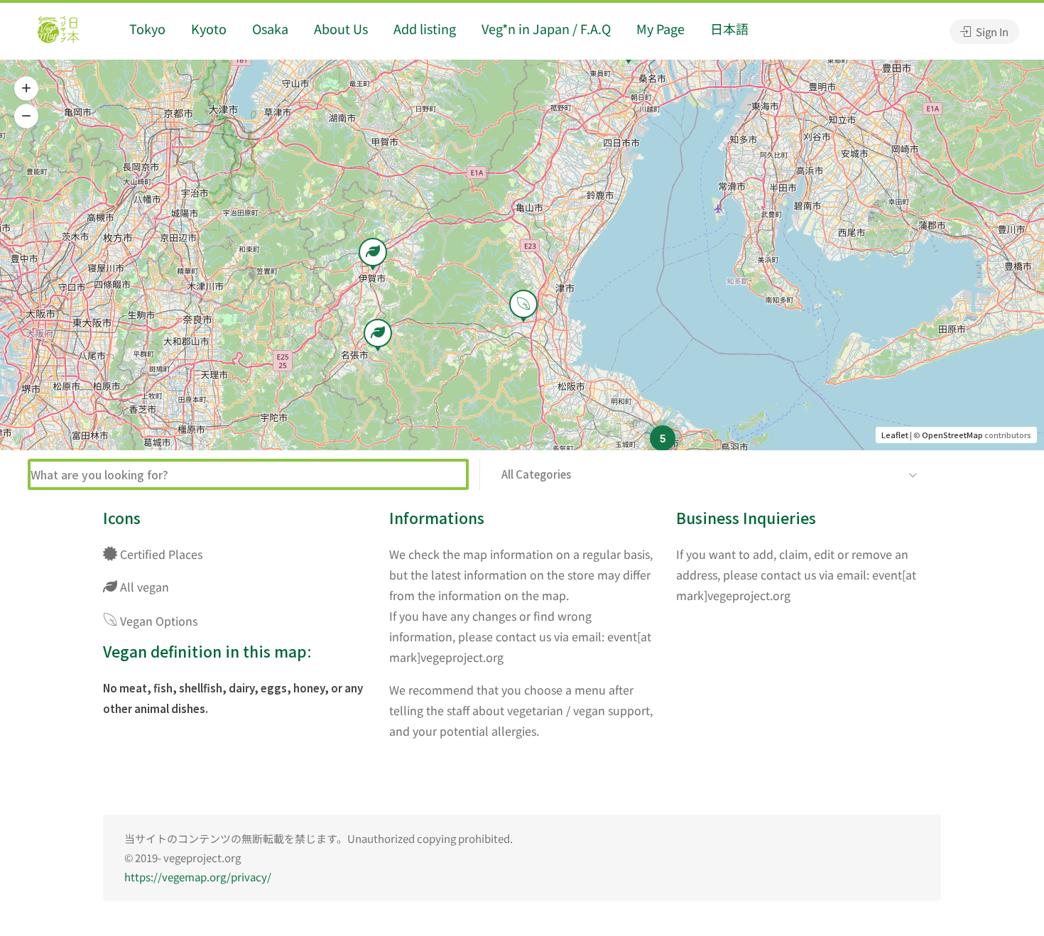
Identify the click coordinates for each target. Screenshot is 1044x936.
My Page (660, 28)
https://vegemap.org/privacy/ (197, 876)
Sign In (991, 31)
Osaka (270, 28)
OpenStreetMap (952, 434)
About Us (341, 28)
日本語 (729, 28)
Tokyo (147, 28)
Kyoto (209, 28)
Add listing (424, 28)
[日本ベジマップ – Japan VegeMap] (58, 31)
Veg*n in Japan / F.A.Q (546, 28)
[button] (26, 89)
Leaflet (894, 434)
